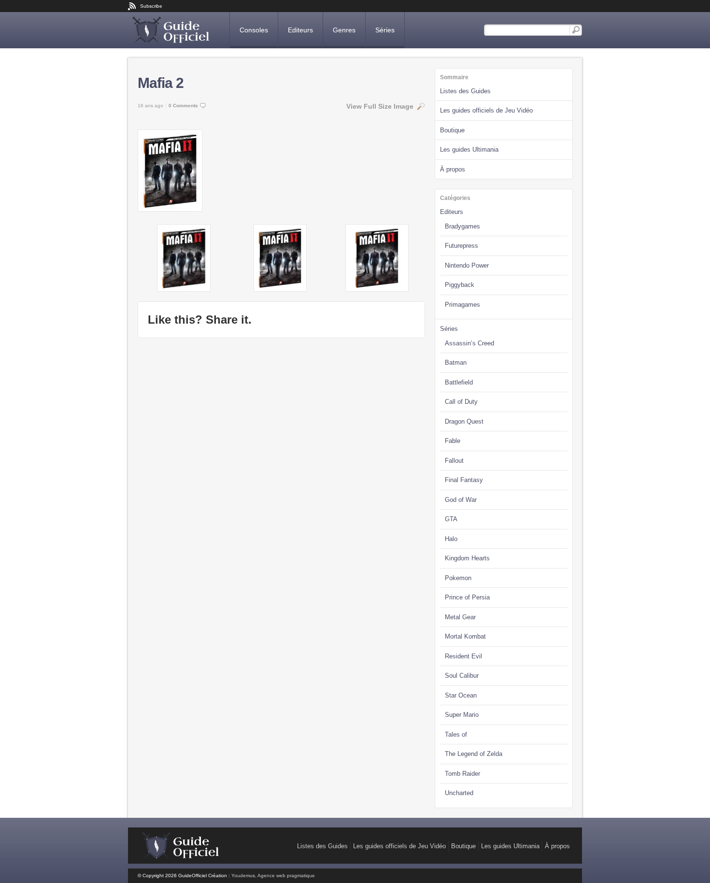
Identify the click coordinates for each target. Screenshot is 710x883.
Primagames (462, 304)
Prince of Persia (467, 597)
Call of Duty (461, 401)
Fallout (454, 460)
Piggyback (459, 284)
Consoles (254, 30)
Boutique (452, 130)
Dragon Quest (464, 421)
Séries (385, 30)
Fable (452, 440)
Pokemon (458, 578)
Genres (344, 30)
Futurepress (461, 245)
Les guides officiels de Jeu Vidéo (486, 110)
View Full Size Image (379, 106)
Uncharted (459, 793)
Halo (451, 538)
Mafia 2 (161, 83)
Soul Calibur (462, 675)
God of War (461, 499)
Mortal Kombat (465, 636)
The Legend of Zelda (473, 753)
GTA (451, 519)
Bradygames (462, 226)
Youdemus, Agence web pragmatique (273, 875)
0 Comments (183, 105)
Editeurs (300, 30)
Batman (456, 362)
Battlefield (459, 382)
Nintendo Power (467, 265)
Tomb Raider (462, 773)
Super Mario (462, 714)
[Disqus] (281, 468)
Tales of (456, 734)
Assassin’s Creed (469, 343)
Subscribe (151, 6)
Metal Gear (460, 617)
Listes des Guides (465, 91)
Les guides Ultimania (469, 149)
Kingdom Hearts (467, 558)
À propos (452, 169)
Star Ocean (461, 695)
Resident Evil (463, 656)
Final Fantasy (464, 480)
